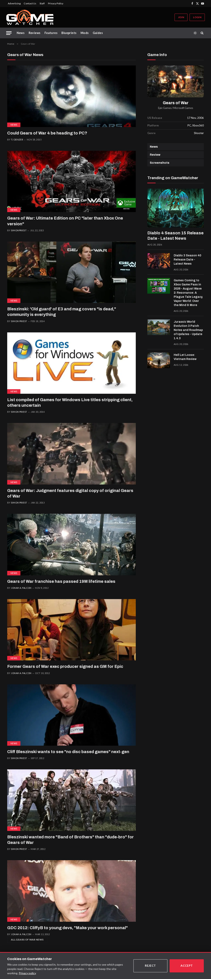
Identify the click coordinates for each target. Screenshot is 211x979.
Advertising (14, 3)
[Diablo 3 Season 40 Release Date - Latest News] (158, 261)
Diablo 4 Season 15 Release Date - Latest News (175, 236)
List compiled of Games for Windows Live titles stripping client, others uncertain (69, 402)
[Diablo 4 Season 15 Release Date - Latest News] (175, 208)
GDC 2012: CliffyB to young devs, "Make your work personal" (67, 927)
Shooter (199, 133)
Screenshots (159, 162)
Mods (85, 33)
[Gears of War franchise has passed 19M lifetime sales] (71, 544)
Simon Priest (19, 321)
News (21, 33)
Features (51, 33)
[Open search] (203, 33)
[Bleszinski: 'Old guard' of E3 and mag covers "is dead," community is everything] (71, 272)
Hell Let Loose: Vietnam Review (185, 357)
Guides (98, 33)
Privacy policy (27, 973)
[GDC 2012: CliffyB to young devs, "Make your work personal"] (71, 891)
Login (197, 17)
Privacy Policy (55, 3)
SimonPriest (19, 230)
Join (181, 17)
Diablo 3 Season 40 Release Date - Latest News (187, 259)
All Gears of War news (27, 939)
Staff (42, 3)
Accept (187, 965)
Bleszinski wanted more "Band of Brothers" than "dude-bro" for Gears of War (70, 840)
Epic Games (164, 108)
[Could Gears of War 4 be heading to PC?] (71, 96)
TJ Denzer (17, 139)
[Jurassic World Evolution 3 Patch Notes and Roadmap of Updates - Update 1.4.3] (158, 327)
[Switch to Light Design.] (195, 33)
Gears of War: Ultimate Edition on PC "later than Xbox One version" (65, 221)
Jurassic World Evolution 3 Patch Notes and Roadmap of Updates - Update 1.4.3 (188, 330)
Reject (150, 965)
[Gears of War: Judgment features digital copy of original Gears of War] (71, 453)
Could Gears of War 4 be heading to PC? (47, 133)
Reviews (35, 33)
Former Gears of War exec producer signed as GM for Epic (65, 666)
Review (155, 154)
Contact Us (30, 3)
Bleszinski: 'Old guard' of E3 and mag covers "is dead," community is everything (61, 312)
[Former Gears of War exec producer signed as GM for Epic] (71, 629)
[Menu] (9, 33)
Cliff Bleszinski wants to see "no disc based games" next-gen (68, 751)
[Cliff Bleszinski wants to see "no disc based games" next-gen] (71, 715)
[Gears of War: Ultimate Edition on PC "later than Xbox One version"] (71, 181)
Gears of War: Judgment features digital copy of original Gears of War (70, 493)
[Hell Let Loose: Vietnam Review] (158, 360)
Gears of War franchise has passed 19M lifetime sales (61, 581)
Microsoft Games (183, 108)
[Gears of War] (175, 81)
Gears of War (176, 103)
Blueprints (68, 33)
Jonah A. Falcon (21, 587)
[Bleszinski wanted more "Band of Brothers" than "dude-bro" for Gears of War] (71, 800)
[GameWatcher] (30, 17)
